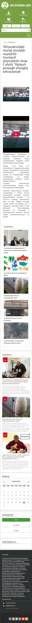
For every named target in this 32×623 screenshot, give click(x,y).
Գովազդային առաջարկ (12, 608)
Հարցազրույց (6, 354)
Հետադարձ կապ (6, 599)
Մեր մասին (5, 554)
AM (7, 26)
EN (25, 26)
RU (16, 26)
